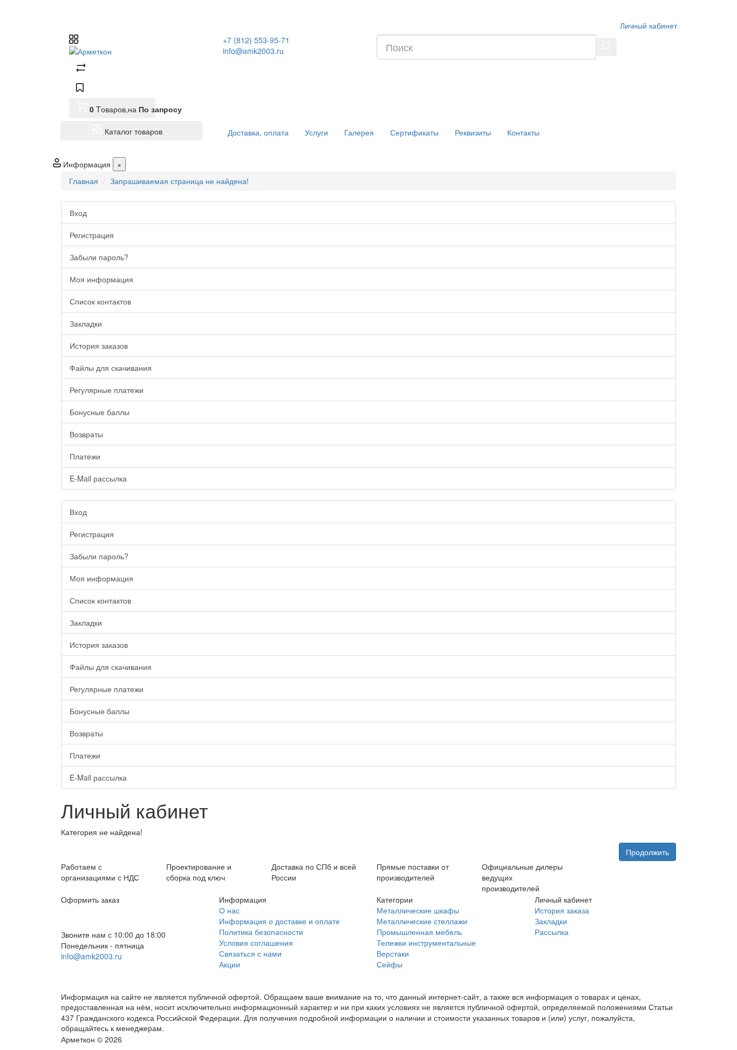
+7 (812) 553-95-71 (256, 40)
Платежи (85, 456)
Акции (229, 964)
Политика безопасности (261, 931)
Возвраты (86, 434)
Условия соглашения (256, 942)
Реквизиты (473, 132)
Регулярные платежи (107, 389)
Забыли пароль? (99, 257)
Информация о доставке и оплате (279, 921)
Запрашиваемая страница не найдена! (179, 180)
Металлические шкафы (418, 910)
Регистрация (92, 234)
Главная (83, 180)
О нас (229, 910)
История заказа (562, 910)
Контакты (523, 132)
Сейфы (389, 964)
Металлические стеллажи (422, 921)
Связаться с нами (250, 953)
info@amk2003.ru (253, 50)
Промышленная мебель (419, 931)
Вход (78, 212)
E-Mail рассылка (98, 478)
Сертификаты (414, 132)
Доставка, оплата (258, 132)
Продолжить (647, 851)
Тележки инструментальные (426, 942)
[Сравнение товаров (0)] (81, 69)
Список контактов (100, 301)
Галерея (359, 132)
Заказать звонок (100, 970)
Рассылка (552, 931)
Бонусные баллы (99, 412)
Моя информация (101, 279)
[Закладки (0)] (80, 88)
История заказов (99, 345)
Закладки (86, 323)
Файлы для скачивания (111, 367)
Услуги (316, 132)
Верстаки (393, 953)
